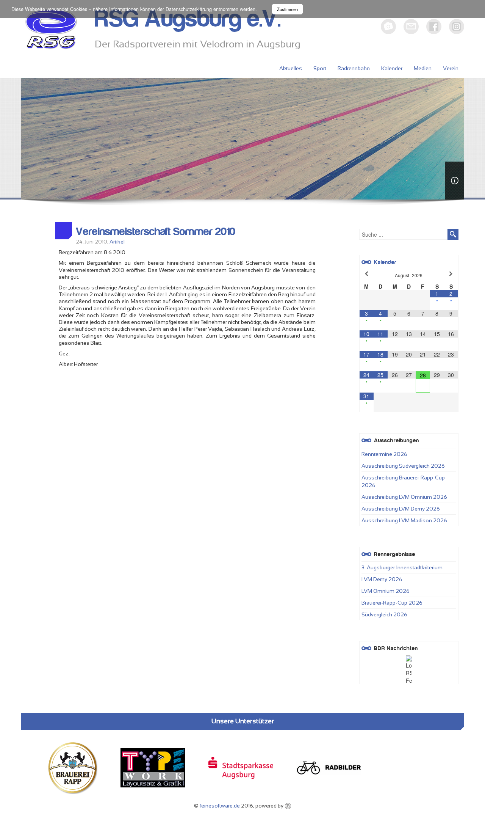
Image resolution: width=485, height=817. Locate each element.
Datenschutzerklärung (189, 9)
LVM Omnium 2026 (385, 591)
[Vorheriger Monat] (367, 274)
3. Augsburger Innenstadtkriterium (402, 567)
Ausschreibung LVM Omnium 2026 (404, 497)
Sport (319, 68)
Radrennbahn (354, 68)
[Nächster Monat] (451, 274)
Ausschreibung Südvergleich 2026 (403, 466)
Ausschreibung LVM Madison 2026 (404, 520)
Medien (423, 68)
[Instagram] (456, 26)
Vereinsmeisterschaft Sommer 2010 (155, 231)
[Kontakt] (411, 26)
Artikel (117, 242)
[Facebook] (433, 26)
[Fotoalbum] (388, 26)
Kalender (391, 68)
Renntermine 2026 (384, 454)
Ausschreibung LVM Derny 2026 (400, 509)
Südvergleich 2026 (384, 614)
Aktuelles (290, 68)
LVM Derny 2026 (381, 579)
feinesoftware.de (220, 806)
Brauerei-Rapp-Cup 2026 (391, 603)
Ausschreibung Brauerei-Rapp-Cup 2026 (403, 481)
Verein (450, 68)
